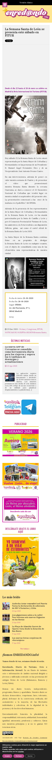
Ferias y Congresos (27, 329)
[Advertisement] (26, 64)
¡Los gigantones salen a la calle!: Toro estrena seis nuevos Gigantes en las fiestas (28, 617)
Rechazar (19, 756)
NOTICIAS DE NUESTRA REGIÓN (19, 332)
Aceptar (7, 756)
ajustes (21, 751)
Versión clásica (26, 2)
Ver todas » (24, 649)
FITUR (39, 329)
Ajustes (30, 756)
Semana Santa (40, 332)
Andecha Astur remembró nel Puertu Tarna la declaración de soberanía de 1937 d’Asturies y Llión (29, 605)
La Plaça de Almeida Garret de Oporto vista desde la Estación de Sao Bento (28, 628)
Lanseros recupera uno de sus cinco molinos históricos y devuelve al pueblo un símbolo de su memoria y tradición (20, 390)
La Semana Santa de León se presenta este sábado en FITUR (25, 32)
